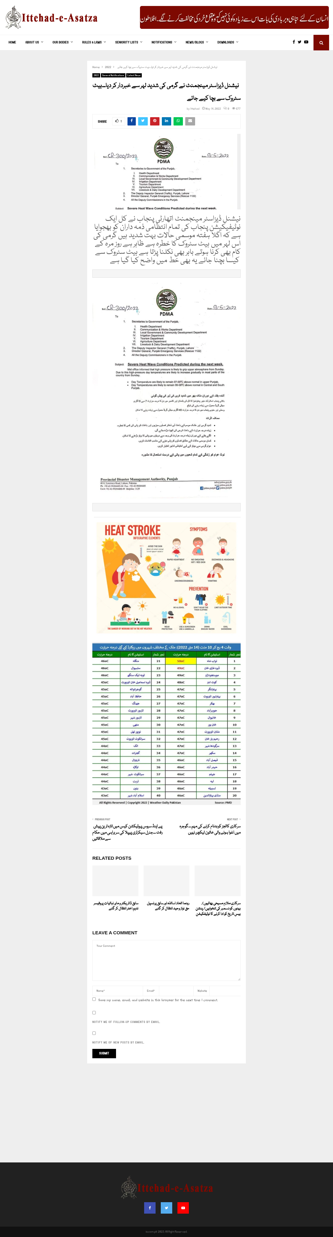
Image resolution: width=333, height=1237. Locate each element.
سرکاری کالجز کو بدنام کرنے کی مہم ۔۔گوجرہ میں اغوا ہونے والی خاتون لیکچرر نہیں (210, 829)
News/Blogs (195, 42)
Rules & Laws (92, 42)
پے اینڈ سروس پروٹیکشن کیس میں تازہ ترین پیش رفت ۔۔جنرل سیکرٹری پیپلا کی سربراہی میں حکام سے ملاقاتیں (127, 832)
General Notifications (113, 75)
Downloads (225, 42)
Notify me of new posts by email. (118, 1043)
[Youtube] (307, 42)
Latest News (133, 75)
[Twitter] (301, 42)
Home (12, 42)
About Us (32, 42)
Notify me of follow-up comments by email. (126, 1022)
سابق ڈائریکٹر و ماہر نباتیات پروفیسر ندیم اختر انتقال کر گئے (116, 906)
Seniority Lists (126, 42)
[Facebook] (295, 42)
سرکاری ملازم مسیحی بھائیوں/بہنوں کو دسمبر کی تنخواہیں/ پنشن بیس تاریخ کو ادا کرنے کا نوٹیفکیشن (218, 909)
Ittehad (195, 109)
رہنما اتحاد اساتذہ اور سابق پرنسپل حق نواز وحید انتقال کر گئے (168, 906)
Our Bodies (61, 42)
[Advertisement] (166, 1115)
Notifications (162, 42)
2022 (96, 75)
